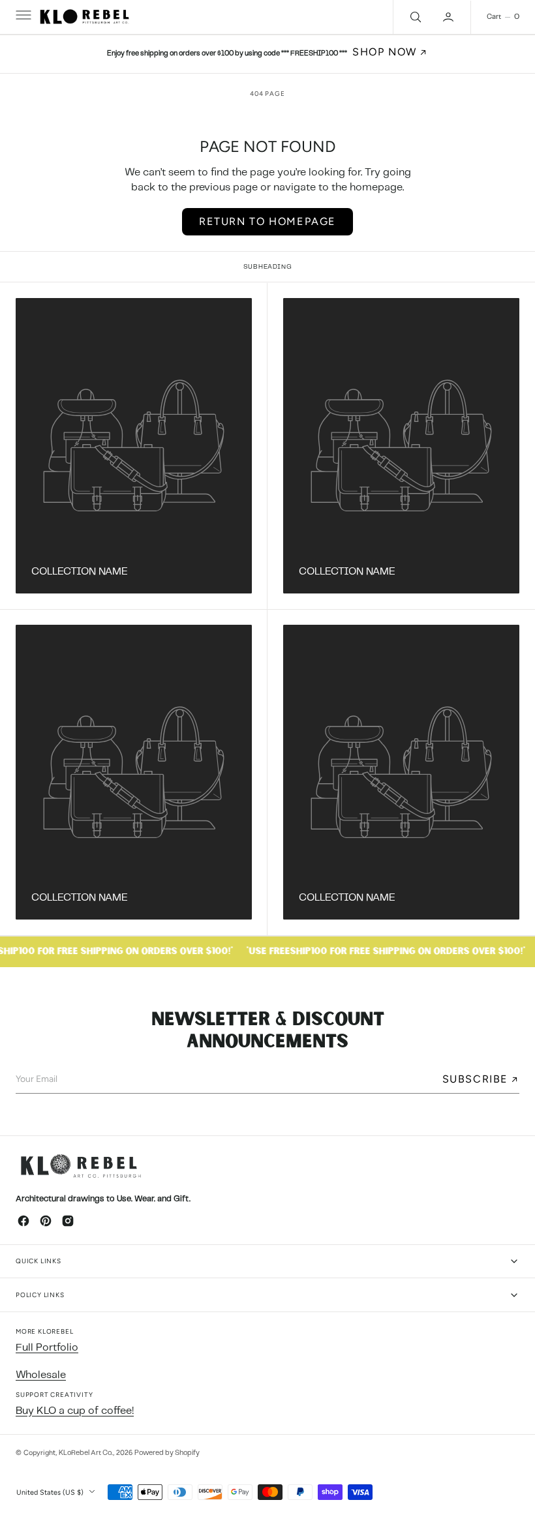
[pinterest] (46, 1221)
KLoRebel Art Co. (86, 1453)
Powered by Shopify (167, 1453)
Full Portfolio (47, 1348)
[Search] (414, 17)
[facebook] (23, 1221)
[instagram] (68, 1221)
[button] (22, 16)
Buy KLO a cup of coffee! (75, 1411)
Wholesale (41, 1375)
